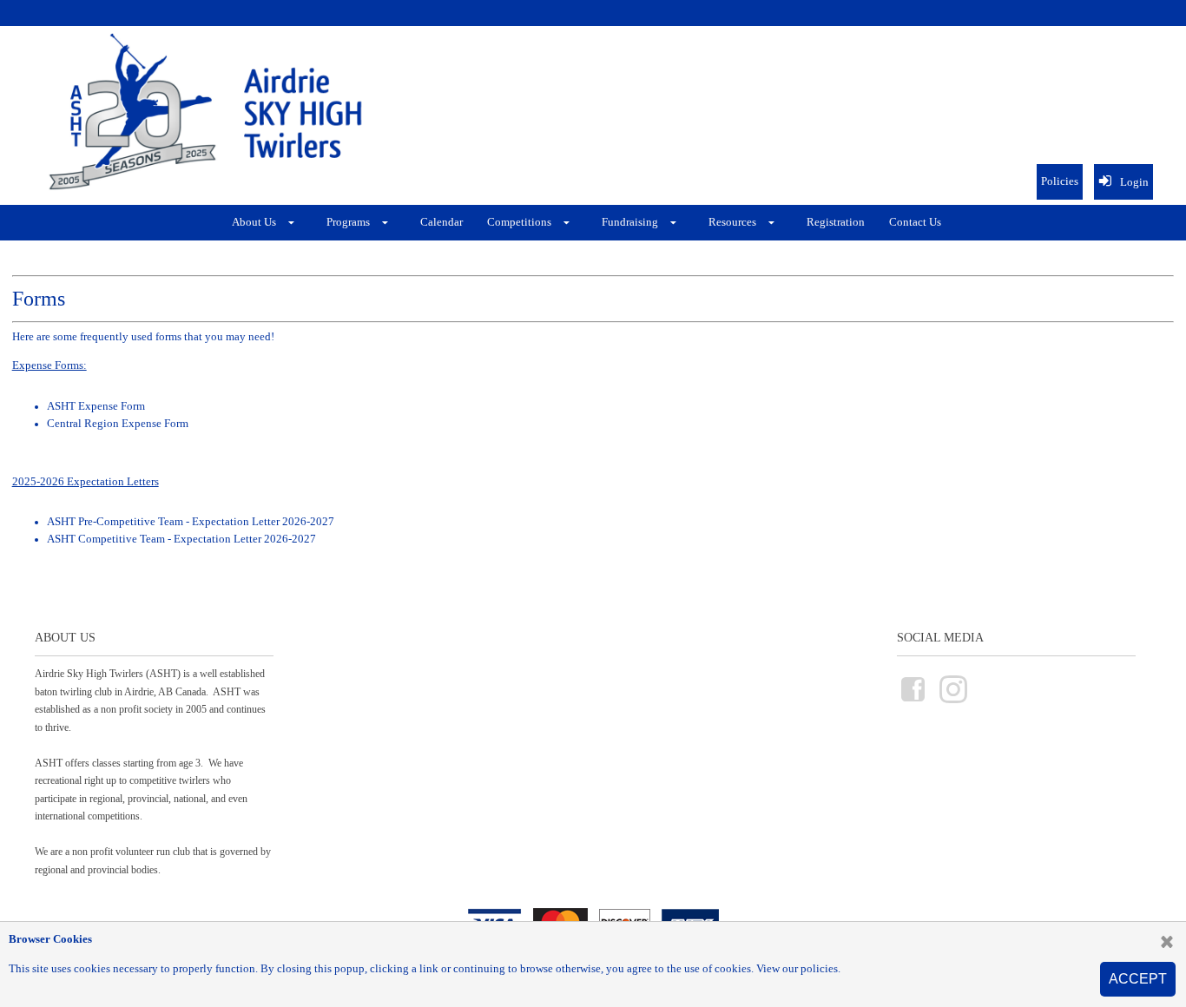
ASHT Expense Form (96, 406)
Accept (1138, 978)
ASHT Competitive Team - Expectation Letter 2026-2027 (181, 539)
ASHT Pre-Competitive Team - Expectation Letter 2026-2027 (190, 522)
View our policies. (798, 969)
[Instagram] (953, 700)
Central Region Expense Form (117, 424)
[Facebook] (913, 700)
